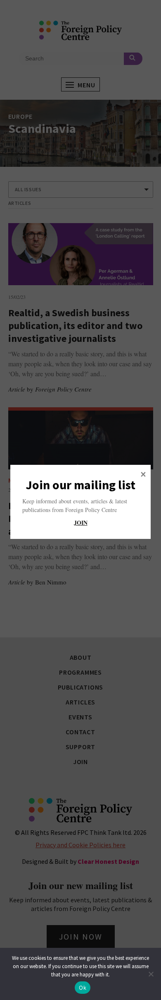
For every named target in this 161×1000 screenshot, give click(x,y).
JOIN (81, 522)
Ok (82, 987)
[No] (151, 974)
